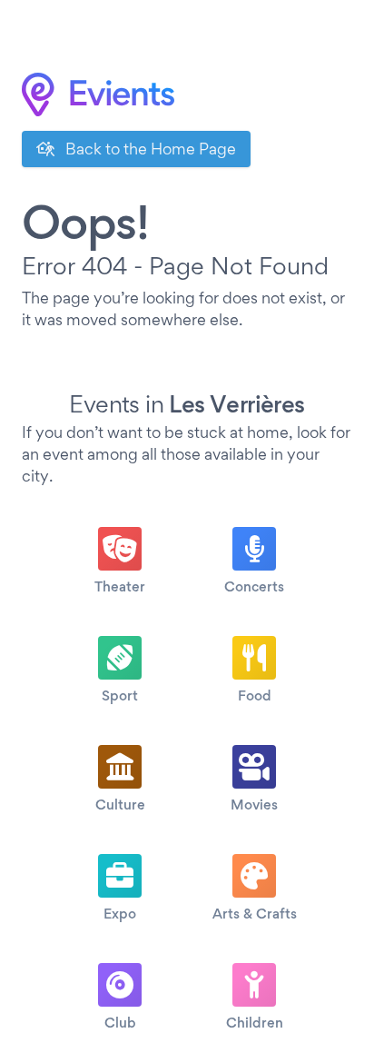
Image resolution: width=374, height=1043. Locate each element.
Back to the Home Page (149, 148)
